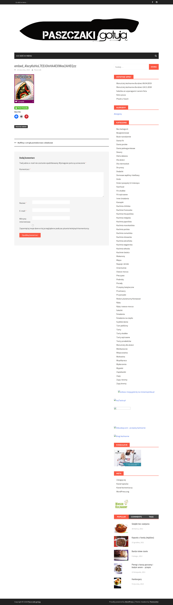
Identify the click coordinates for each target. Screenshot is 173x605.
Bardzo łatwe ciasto (140, 551)
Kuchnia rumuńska (124, 233)
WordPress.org (122, 491)
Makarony (120, 256)
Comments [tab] (136, 516)
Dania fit (120, 140)
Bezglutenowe (122, 133)
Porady (119, 283)
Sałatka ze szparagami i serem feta (131, 91)
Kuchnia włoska (123, 248)
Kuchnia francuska (124, 210)
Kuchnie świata (122, 252)
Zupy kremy (121, 383)
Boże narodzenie (123, 136)
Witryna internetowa (24, 220)
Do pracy (120, 167)
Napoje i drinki (122, 264)
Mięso (118, 260)
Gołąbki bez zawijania (140, 524)
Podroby (120, 279)
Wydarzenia (121, 364)
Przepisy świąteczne (125, 287)
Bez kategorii (122, 129)
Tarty (118, 329)
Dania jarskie (121, 144)
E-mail (22, 211)
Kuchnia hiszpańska (124, 213)
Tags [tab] (151, 516)
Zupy (118, 376)
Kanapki (119, 202)
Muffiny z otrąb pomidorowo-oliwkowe (35, 142)
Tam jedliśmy (122, 325)
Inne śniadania (122, 198)
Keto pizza (121, 95)
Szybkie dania (122, 322)
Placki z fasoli (122, 98)
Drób (118, 179)
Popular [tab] (121, 516)
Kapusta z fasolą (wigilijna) (143, 537)
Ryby (118, 302)
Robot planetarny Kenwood (128, 298)
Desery (119, 152)
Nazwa (22, 203)
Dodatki (119, 171)
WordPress (129, 602)
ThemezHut (154, 602)
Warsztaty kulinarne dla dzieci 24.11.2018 (134, 87)
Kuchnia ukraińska (124, 241)
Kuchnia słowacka (124, 237)
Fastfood (120, 186)
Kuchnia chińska (123, 206)
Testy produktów (123, 341)
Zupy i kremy (121, 379)
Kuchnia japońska (124, 221)
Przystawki (121, 294)
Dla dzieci (120, 160)
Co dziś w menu (21, 2)
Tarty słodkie (122, 333)
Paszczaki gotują (34, 602)
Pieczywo (120, 275)
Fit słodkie (120, 190)
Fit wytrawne (122, 194)
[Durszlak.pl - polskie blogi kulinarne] (121, 436)
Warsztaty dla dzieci (125, 345)
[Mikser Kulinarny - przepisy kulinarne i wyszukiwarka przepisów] (121, 503)
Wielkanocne (122, 349)
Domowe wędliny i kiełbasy (127, 175)
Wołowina (120, 356)
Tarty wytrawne (123, 337)
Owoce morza (122, 271)
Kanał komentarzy (124, 487)
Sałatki (119, 310)
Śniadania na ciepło (124, 318)
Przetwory (121, 291)
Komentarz (25, 169)
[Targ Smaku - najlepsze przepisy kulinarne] (122, 413)
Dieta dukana (122, 156)
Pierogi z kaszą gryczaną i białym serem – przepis (142, 566)
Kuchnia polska (123, 229)
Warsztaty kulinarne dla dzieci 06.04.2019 (134, 83)
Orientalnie (121, 268)
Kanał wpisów (122, 484)
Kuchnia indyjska (123, 217)
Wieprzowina (122, 352)
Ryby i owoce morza (124, 306)
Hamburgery (137, 579)
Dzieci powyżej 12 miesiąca (127, 183)
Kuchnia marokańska (125, 225)
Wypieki (119, 368)
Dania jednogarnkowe (125, 148)
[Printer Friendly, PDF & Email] (21, 108)
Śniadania (120, 314)
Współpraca (121, 360)
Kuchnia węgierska (124, 244)
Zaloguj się (121, 480)
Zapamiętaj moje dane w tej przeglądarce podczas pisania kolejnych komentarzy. (54, 228)
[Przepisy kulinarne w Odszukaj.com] (130, 427)
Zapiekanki (121, 372)
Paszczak (37, 70)
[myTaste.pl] (120, 400)
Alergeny (118, 114)
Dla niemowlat (122, 163)
